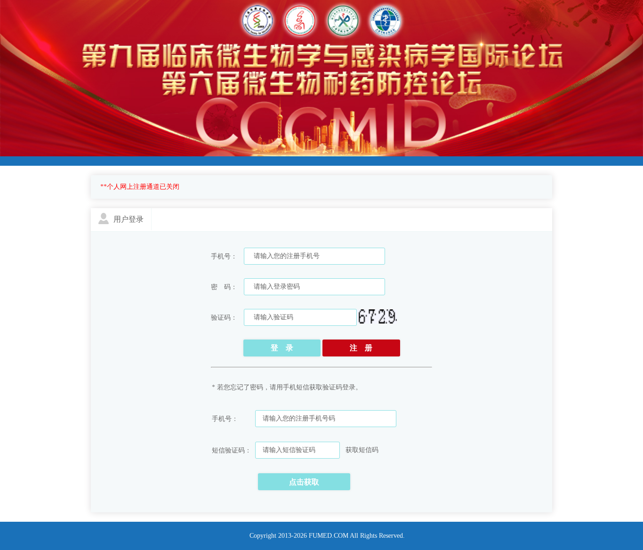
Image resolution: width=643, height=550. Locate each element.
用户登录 (128, 219)
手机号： (224, 256)
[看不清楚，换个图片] (377, 316)
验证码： (224, 317)
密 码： (224, 287)
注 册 (361, 348)
